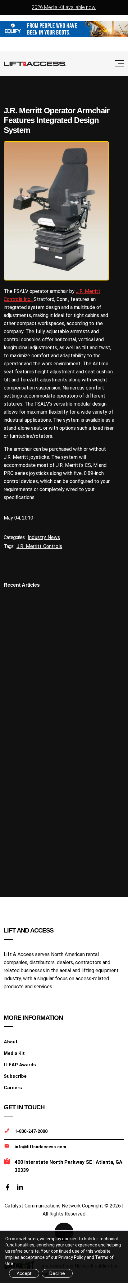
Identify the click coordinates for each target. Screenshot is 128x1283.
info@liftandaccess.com (40, 1146)
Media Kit (14, 1053)
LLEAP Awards (20, 1064)
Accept (24, 1273)
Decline (57, 1273)
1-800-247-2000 (31, 1131)
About (10, 1041)
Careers (13, 1087)
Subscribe (15, 1076)
